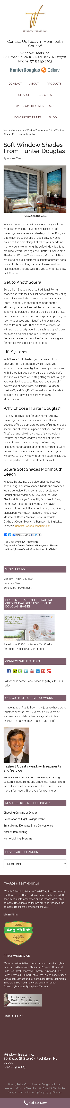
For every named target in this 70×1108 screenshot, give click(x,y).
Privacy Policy (16, 1084)
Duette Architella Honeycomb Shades (38, 545)
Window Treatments (27, 541)
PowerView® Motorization (29, 549)
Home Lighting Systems (18, 838)
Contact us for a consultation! (32, 526)
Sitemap (57, 1092)
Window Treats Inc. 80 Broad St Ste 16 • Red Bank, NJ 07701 (35, 55)
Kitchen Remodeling (15, 832)
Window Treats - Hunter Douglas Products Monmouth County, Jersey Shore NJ (35, 18)
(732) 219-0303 (41, 61)
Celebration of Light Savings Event (24, 819)
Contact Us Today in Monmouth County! (35, 43)
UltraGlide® (51, 549)
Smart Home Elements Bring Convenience (28, 825)
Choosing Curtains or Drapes (21, 812)
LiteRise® (9, 549)
